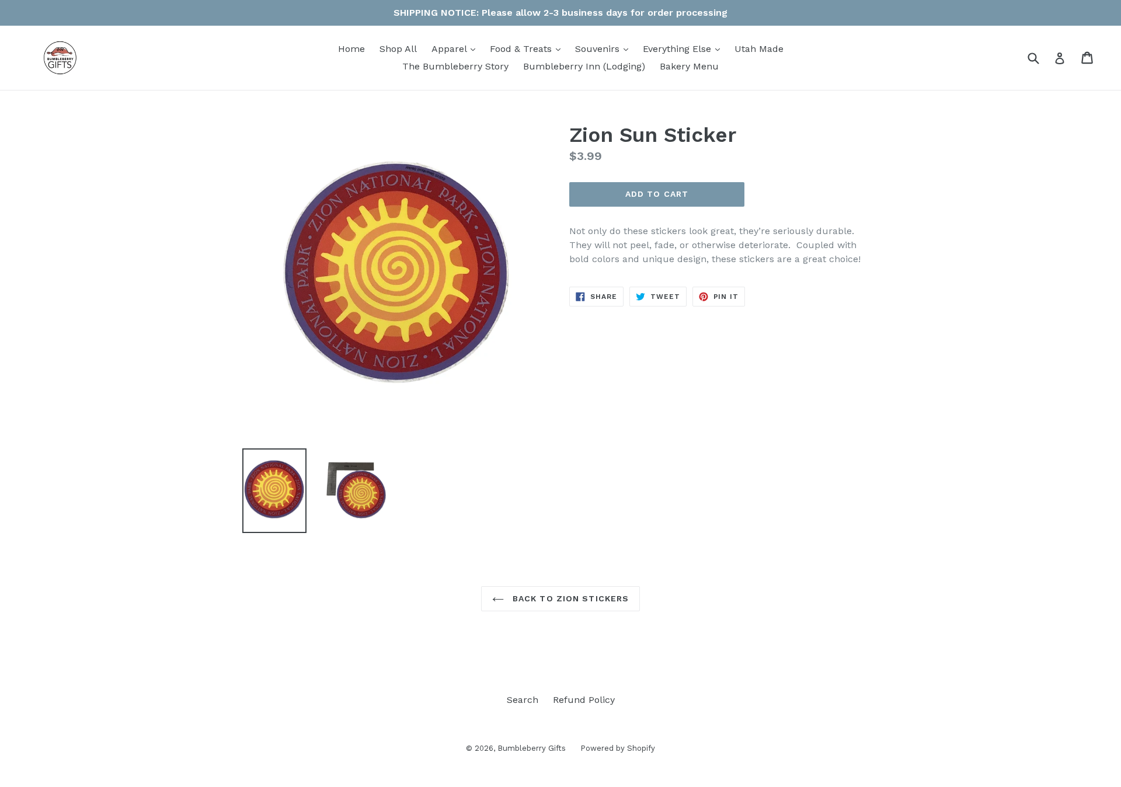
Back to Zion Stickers (569, 598)
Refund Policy (584, 699)
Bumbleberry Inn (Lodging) (584, 66)
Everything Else (684, 48)
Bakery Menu (689, 66)
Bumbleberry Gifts (531, 748)
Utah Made (759, 48)
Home (351, 48)
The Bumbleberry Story (455, 66)
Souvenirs (604, 48)
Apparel (456, 48)
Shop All (398, 48)
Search (522, 699)
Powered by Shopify (617, 748)
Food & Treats (528, 48)
